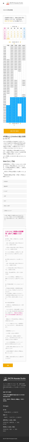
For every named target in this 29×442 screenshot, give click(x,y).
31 (8, 38)
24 (8, 37)
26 (14, 37)
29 (24, 37)
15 (24, 33)
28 (21, 37)
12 (14, 33)
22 (24, 35)
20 (18, 35)
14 (21, 33)
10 (8, 33)
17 (8, 35)
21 (21, 35)
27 (18, 37)
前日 (10, 42)
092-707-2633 (9, 21)
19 (14, 35)
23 (4, 37)
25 (11, 37)
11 (11, 33)
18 (11, 35)
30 (5, 38)
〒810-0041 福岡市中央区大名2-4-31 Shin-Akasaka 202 (14, 395)
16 (4, 35)
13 (17, 33)
